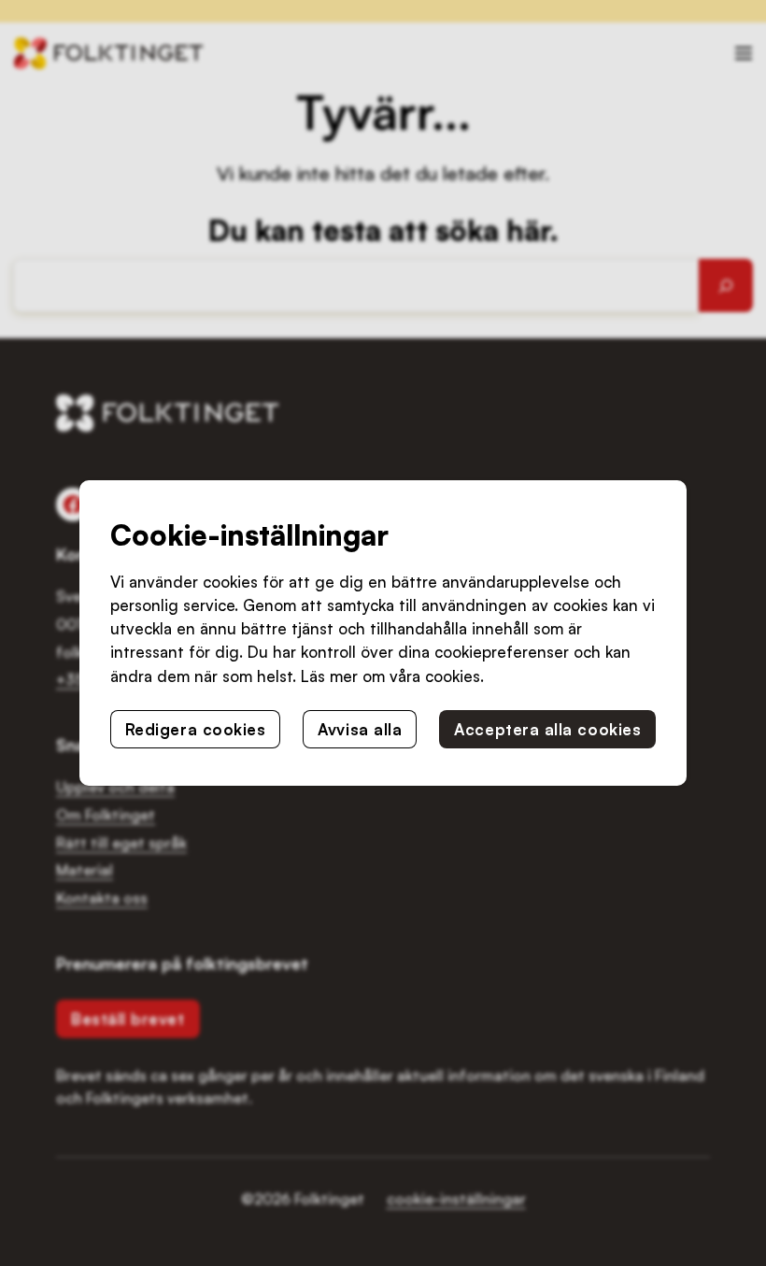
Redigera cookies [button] (195, 729)
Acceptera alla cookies (547, 729)
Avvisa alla (360, 729)
